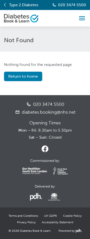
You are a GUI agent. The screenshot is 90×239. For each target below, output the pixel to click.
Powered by (69, 231)
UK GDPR (50, 216)
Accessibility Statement (57, 222)
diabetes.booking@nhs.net (49, 112)
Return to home (23, 76)
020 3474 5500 (72, 4)
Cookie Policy (72, 216)
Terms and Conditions (23, 216)
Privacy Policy (26, 222)
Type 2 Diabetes (23, 4)
